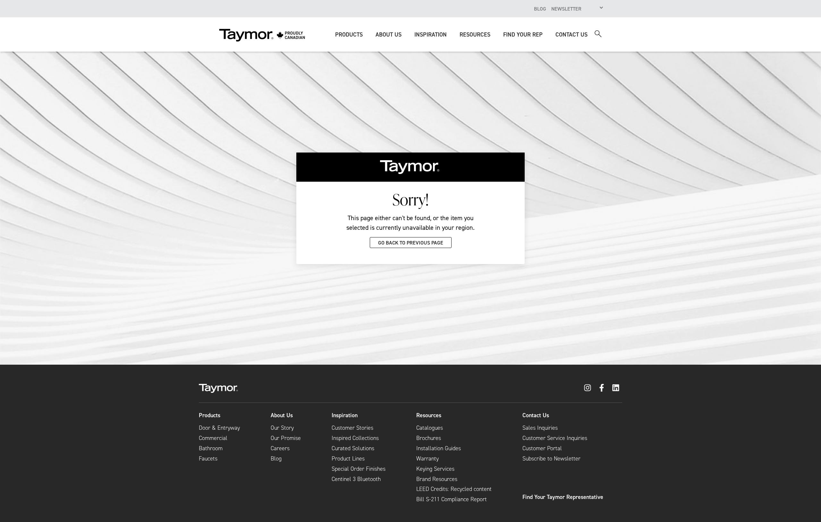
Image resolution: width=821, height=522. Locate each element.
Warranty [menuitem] (427, 458)
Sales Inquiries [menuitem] (540, 427)
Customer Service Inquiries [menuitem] (554, 438)
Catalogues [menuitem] (429, 427)
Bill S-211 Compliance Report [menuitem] (451, 499)
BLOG (540, 8)
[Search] (598, 34)
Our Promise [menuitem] (286, 438)
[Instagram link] (587, 388)
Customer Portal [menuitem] (542, 448)
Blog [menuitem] (276, 458)
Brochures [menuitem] (428, 438)
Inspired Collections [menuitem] (355, 438)
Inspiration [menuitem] (345, 415)
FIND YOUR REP (523, 34)
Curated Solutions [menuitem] (353, 448)
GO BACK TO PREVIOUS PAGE (410, 242)
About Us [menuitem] (282, 415)
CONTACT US (571, 34)
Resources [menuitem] (428, 415)
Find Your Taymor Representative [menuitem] (562, 497)
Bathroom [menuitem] (211, 448)
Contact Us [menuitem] (535, 415)
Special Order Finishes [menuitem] (358, 468)
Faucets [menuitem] (208, 458)
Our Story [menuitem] (282, 427)
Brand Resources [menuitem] (436, 479)
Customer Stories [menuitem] (352, 427)
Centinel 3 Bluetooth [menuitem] (356, 479)
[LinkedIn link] (616, 388)
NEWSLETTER (566, 8)
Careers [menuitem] (280, 448)
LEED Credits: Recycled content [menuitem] (454, 489)
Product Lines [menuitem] (348, 458)
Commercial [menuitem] (213, 438)
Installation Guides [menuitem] (438, 448)
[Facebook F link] (601, 388)
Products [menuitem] (209, 415)
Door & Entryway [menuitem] (219, 427)
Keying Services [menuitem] (435, 468)
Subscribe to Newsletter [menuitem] (551, 458)
